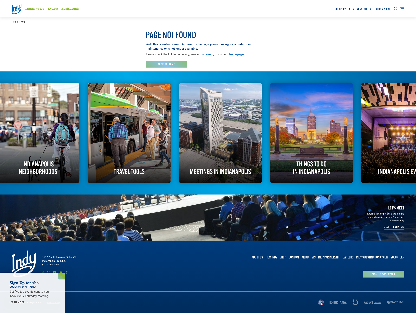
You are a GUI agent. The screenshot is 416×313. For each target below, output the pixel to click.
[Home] (24, 264)
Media (305, 257)
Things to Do (34, 8)
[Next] (410, 133)
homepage (236, 54)
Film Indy (271, 257)
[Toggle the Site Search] (396, 8)
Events (53, 8)
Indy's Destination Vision (372, 257)
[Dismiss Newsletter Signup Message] (61, 276)
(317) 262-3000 (50, 264)
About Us (257, 257)
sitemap (207, 54)
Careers (348, 257)
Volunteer (397, 257)
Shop (283, 257)
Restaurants (70, 8)
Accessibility (362, 9)
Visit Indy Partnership (326, 257)
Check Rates (343, 9)
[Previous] (5, 133)
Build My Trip (382, 9)
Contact (294, 257)
